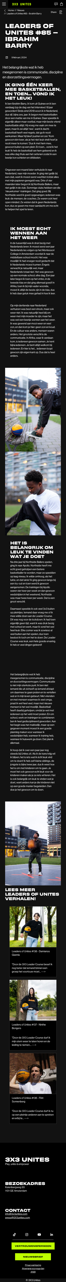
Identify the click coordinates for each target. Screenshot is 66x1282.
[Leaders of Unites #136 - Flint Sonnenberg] (33, 1073)
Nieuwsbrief (33, 1256)
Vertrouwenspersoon (33, 1246)
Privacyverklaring (33, 1265)
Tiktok (14, 1234)
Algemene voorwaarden (33, 1268)
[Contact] (56, 4)
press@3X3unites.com (17, 1217)
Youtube (39, 1234)
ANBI (33, 1272)
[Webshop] (61, 4)
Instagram (27, 1234)
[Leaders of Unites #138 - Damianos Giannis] (33, 927)
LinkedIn (52, 1234)
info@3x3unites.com (16, 1213)
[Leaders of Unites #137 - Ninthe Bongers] (33, 1000)
